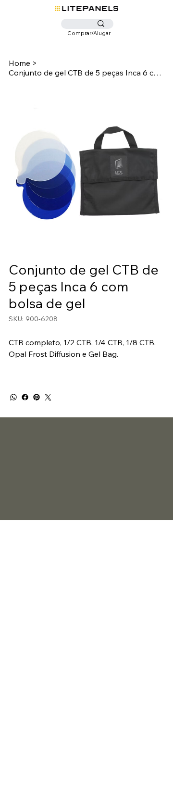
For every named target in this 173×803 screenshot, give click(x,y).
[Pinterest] (36, 397)
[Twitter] (48, 397)
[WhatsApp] (13, 397)
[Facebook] (25, 397)
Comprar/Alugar (89, 33)
